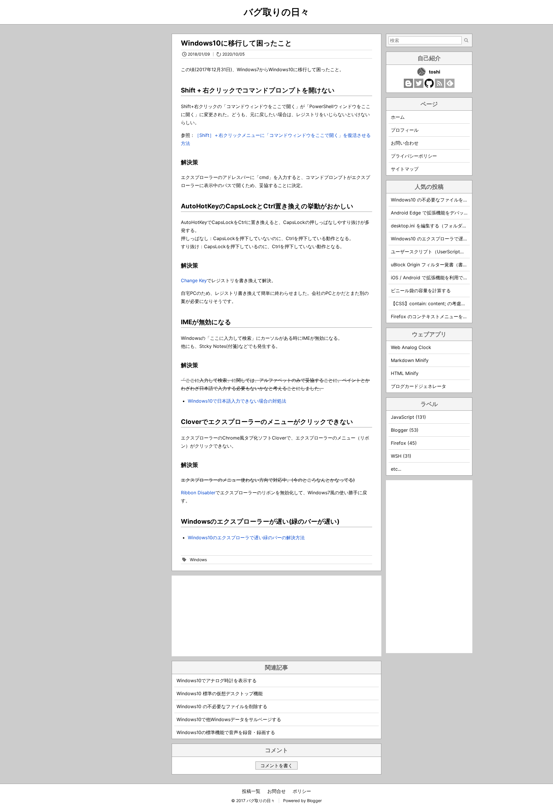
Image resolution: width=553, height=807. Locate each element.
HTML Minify (404, 373)
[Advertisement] (276, 616)
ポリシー (302, 791)
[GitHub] (429, 86)
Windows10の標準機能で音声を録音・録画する (226, 732)
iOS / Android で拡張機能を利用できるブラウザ (441, 277)
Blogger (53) (404, 430)
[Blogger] (408, 86)
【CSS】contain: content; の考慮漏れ (430, 303)
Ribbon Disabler (198, 492)
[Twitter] (419, 86)
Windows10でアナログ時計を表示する (217, 680)
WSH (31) (401, 456)
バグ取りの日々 (276, 12)
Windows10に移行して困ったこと (236, 43)
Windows (198, 559)
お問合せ (276, 791)
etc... (396, 469)
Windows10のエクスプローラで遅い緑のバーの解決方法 (246, 537)
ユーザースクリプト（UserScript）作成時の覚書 (441, 251)
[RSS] (439, 86)
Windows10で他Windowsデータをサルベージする (229, 719)
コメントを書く (276, 765)
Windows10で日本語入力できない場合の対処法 (237, 401)
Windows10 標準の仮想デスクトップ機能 (220, 693)
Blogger (314, 800)
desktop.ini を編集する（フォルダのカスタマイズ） (445, 226)
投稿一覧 (251, 791)
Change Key (194, 280)
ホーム (398, 117)
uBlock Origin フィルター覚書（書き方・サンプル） (445, 264)
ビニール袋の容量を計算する (421, 290)
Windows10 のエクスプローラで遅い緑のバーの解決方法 (450, 239)
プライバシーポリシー (414, 156)
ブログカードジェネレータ (418, 386)
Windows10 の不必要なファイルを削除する (222, 706)
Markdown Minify (410, 360)
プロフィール (404, 130)
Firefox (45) (404, 443)
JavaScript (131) (408, 417)
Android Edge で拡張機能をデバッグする (434, 213)
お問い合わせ (404, 143)
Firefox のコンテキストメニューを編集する (436, 316)
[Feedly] (450, 86)
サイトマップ (404, 169)
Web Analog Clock (411, 347)
